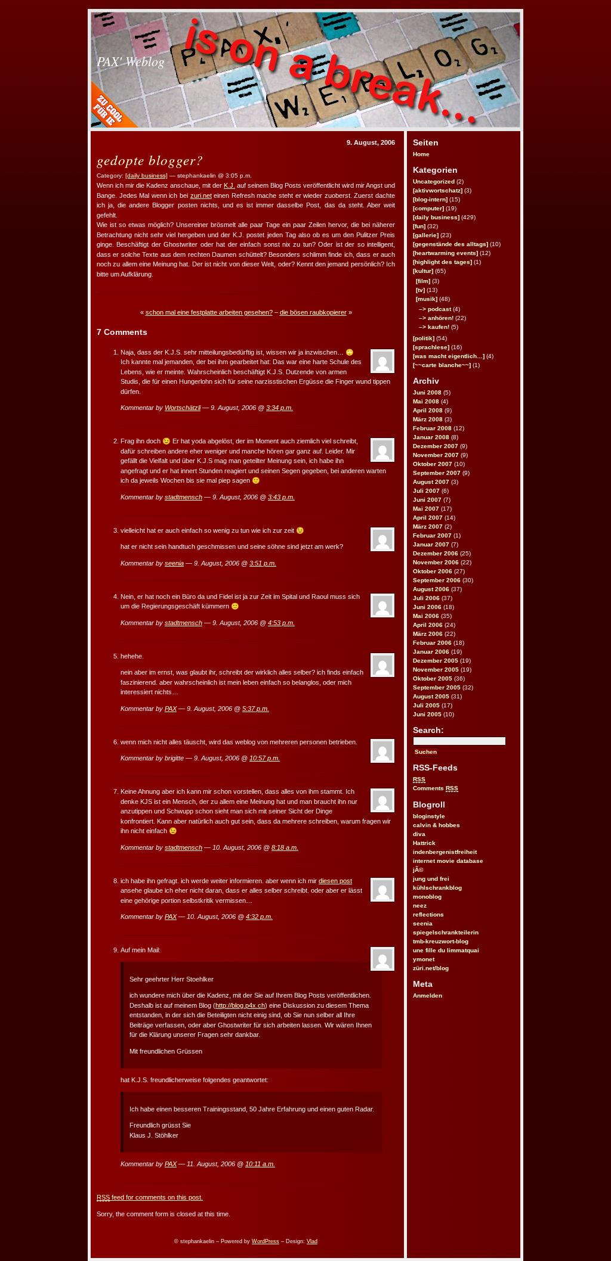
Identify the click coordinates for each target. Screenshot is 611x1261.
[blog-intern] (430, 199)
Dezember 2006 (435, 553)
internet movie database (448, 861)
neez (420, 905)
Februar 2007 (432, 535)
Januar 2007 (431, 544)
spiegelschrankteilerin (446, 932)
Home (421, 154)
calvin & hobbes (436, 825)
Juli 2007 (426, 490)
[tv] (420, 290)
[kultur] (423, 271)
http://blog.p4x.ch (240, 1005)
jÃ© (418, 869)
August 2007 (431, 482)
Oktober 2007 (432, 464)
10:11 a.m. (260, 1163)
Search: (428, 730)
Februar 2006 (432, 642)
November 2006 (436, 562)
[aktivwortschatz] (437, 190)
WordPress (265, 1241)
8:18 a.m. (284, 847)
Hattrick (424, 843)
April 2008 (428, 410)
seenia (423, 923)
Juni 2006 (427, 607)
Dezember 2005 (435, 660)
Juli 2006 (426, 598)
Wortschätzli (182, 407)
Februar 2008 (432, 428)
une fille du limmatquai (446, 950)
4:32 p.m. (259, 916)
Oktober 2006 (432, 571)
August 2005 (431, 696)
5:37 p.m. (255, 708)
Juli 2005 (426, 705)
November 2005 (436, 669)
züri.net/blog (431, 968)
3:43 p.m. (281, 497)
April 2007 (428, 517)
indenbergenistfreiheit (445, 852)
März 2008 (428, 419)
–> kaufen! (434, 327)
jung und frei (431, 878)
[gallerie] (426, 235)
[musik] (426, 299)
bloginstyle (429, 816)
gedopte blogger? (150, 159)
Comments (435, 788)
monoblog (427, 896)
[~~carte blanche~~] (442, 365)
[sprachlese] (431, 347)
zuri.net (201, 195)
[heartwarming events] (445, 253)
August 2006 (431, 589)
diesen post (335, 880)
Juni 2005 (427, 714)
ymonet (423, 959)
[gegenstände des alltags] (450, 244)
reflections (428, 914)
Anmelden (427, 995)
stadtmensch (183, 497)
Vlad (312, 1241)
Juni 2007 (427, 499)
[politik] (423, 338)
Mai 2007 (426, 508)
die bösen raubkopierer (313, 312)
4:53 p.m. (281, 622)
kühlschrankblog (437, 887)
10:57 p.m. (264, 758)
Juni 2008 (427, 392)
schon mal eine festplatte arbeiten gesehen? (209, 312)
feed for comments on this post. (150, 1197)
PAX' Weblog (131, 61)
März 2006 (428, 633)
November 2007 (436, 455)
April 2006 (428, 625)
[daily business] (436, 217)
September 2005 (437, 687)
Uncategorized (434, 181)
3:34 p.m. (279, 407)
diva (419, 834)
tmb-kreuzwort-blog (440, 941)
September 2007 (437, 473)
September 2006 (437, 580)
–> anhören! (436, 318)
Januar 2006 (431, 651)
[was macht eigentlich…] (449, 356)
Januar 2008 (431, 437)
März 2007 (428, 526)
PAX (171, 708)
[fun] (419, 226)
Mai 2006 (426, 616)
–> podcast (435, 309)
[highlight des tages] (442, 262)
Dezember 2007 (435, 446)
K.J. (229, 185)
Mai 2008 (426, 401)
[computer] (428, 208)
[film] (423, 281)
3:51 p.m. (262, 563)
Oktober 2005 (432, 678)
